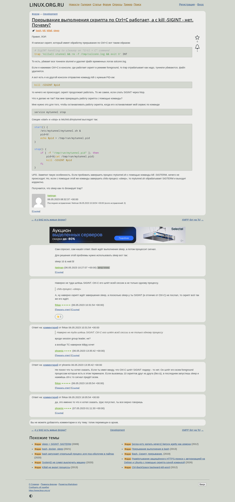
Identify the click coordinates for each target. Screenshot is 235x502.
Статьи (97, 4)
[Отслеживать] (197, 47)
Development (50, 14)
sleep (56, 30)
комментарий (50, 327)
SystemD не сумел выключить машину (64, 462)
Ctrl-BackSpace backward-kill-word (151, 467)
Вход (200, 4)
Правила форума (49, 484)
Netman (51, 195)
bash (38, 30)
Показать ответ (62, 309)
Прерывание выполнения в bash (150, 449)
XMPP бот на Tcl (191, 219)
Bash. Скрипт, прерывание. (147, 454)
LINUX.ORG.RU (46, 4)
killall (49, 30)
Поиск (137, 4)
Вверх (202, 484)
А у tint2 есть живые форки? (50, 219)
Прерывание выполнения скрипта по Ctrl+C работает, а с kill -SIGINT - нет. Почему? (112, 22)
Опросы (117, 4)
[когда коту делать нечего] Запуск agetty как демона (161, 444)
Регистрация (187, 4)
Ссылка (36, 211)
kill (44, 30)
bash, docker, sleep (52, 449)
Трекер (128, 4)
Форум (107, 4)
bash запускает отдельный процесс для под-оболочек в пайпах (78, 454)
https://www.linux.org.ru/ (39, 490)
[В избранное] (197, 37)
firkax (58, 305)
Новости (74, 4)
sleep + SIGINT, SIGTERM (56, 444)
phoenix (59, 350)
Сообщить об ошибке (39, 487)
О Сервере (34, 484)
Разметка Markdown (68, 484)
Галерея (86, 4)
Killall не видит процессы (56, 467)
